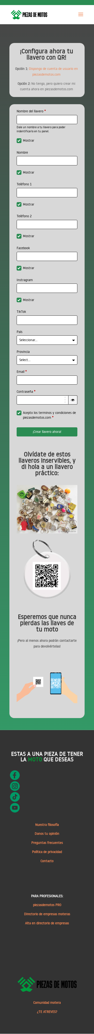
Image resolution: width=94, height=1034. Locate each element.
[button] (73, 400)
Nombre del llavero (31, 111)
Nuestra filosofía (47, 824)
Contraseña (26, 391)
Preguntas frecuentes (47, 843)
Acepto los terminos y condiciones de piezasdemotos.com (49, 415)
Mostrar (28, 140)
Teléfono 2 (24, 216)
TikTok (21, 311)
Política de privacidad (47, 852)
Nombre (22, 152)
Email (22, 371)
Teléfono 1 (24, 184)
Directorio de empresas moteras (47, 914)
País (19, 332)
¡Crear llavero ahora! (47, 431)
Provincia (23, 352)
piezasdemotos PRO (47, 905)
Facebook (23, 248)
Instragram (25, 280)
